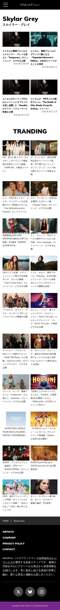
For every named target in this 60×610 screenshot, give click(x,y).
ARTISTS (8, 531)
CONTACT (9, 549)
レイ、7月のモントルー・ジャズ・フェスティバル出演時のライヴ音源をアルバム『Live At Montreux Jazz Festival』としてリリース (16, 205)
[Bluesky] (30, 591)
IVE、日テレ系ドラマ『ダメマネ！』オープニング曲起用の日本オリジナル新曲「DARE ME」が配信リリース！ (16, 164)
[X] (18, 591)
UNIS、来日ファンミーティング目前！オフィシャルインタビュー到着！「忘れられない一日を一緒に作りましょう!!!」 (15, 503)
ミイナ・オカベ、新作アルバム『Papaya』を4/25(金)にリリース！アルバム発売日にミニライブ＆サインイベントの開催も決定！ (43, 279)
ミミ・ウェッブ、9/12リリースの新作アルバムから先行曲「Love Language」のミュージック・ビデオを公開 (43, 242)
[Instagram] (41, 591)
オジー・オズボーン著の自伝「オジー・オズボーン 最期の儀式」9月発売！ (43, 499)
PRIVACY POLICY (13, 543)
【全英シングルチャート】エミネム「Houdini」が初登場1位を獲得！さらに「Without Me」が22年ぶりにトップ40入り (43, 398)
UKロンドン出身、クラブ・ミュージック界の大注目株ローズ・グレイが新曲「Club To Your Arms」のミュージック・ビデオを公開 (15, 279)
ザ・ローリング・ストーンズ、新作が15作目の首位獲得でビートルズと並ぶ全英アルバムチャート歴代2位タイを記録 (44, 357)
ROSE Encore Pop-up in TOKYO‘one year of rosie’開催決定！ (43, 465)
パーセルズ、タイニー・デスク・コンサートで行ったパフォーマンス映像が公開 (15, 313)
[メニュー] (5, 4)
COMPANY (9, 537)
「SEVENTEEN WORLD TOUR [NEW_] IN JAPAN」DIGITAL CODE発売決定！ (15, 431)
